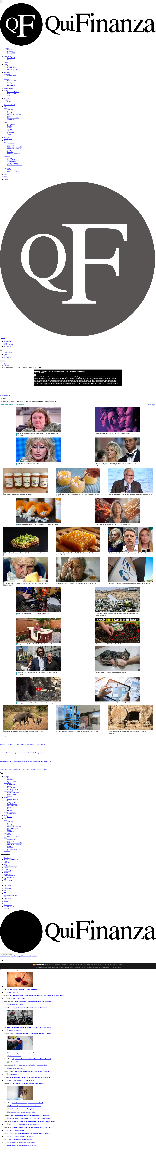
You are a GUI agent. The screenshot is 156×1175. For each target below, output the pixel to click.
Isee (5, 897)
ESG (8, 111)
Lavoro (6, 64)
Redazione (7, 851)
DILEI (95, 964)
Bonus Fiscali (11, 58)
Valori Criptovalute (12, 163)
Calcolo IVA (10, 158)
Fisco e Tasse (7, 56)
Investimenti (10, 51)
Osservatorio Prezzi (9, 105)
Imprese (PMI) (11, 53)
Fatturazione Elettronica (14, 148)
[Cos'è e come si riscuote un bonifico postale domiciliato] (80, 1062)
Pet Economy (11, 85)
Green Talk (10, 113)
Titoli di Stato (11, 131)
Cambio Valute (11, 161)
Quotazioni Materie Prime (14, 165)
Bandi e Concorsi (12, 67)
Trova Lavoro (11, 66)
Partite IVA (10, 810)
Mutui (9, 150)
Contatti (6, 179)
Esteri (5, 106)
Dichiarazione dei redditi (11, 859)
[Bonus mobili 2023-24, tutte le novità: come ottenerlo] (80, 1080)
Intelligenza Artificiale (13, 171)
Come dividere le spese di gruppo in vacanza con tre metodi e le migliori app (22, 753)
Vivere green (11, 119)
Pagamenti (7, 862)
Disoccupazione (11, 809)
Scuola (5, 864)
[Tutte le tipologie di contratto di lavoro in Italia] (80, 1142)
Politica (6, 100)
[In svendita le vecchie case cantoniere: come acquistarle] (80, 1130)
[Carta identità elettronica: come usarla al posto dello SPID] (80, 1068)
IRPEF (6, 882)
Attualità (6, 176)
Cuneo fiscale (7, 898)
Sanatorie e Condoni (9, 875)
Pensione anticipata (12, 799)
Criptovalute (10, 145)
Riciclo (9, 116)
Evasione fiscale (11, 787)
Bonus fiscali (11, 784)
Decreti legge (7, 858)
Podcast (6, 140)
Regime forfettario (12, 789)
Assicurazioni (11, 144)
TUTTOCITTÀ (90, 964)
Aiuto (71, 967)
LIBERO (46, 964)
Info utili (6, 90)
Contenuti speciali (5, 956)
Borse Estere (10, 132)
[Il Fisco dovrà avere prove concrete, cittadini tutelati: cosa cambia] (80, 1124)
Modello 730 (7, 901)
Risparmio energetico (13, 118)
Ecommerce (7, 869)
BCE (5, 887)
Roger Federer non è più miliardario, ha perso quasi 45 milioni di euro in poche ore (23, 769)
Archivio (34, 956)
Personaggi (7, 98)
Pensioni (6, 62)
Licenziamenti (8, 880)
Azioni (9, 127)
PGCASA (75, 964)
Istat (5, 892)
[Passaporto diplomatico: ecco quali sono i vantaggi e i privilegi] (80, 1030)
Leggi (9, 59)
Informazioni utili (8, 791)
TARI (5, 903)
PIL (5, 893)
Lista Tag (6, 908)
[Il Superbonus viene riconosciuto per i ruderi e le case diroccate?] (80, 1056)
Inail (5, 900)
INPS (5, 861)
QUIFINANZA (106, 964)
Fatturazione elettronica (10, 895)
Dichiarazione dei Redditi (14, 147)
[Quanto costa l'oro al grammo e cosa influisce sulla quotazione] (80, 998)
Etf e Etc (9, 126)
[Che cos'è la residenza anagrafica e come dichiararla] (80, 1093)
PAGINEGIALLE (57, 964)
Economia (6, 48)
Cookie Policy (55, 967)
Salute (5, 174)
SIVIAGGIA (100, 964)
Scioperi (9, 95)
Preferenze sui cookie (64, 967)
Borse (5, 122)
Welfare (6, 872)
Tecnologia (7, 168)
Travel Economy (12, 84)
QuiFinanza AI (8, 72)
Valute (9, 134)
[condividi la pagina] (35, 375)
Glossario (6, 137)
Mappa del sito (21, 956)
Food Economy (11, 80)
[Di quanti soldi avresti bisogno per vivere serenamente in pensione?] (80, 1074)
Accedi (2, 361)
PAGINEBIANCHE (82, 964)
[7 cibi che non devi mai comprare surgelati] (80, 1136)
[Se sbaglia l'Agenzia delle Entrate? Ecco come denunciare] (80, 1005)
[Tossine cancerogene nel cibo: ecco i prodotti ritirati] (80, 1043)
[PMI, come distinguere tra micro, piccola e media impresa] (80, 1106)
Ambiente (10, 109)
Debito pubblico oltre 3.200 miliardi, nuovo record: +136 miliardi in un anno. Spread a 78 (25, 761)
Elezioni (9, 101)
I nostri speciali (8, 139)
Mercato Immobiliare (10, 812)
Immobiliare (7, 74)
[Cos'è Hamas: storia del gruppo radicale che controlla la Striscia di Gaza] (80, 1017)
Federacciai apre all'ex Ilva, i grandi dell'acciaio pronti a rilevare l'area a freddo (22, 744)
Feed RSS (28, 956)
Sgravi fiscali (7, 871)
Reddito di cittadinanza (10, 866)
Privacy (49, 967)
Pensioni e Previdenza (13, 153)
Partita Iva (10, 152)
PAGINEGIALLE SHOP (67, 964)
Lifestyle (6, 79)
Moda (9, 82)
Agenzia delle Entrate (10, 867)
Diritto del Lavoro (12, 69)
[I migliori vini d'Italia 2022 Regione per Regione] (80, 979)
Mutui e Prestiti (11, 75)
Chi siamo (38, 967)
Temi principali (8, 905)
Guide (5, 142)
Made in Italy (7, 874)
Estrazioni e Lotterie (13, 92)
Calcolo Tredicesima (13, 160)
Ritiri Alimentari (11, 93)
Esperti (6, 178)
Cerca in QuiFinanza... (6, 954)
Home (5, 364)
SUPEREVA (120, 964)
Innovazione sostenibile (14, 114)
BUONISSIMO (113, 964)
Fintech (9, 169)
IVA (5, 879)
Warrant (9, 129)
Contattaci (13, 956)
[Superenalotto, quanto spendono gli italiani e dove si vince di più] (80, 1112)
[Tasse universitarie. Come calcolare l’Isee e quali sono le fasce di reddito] (80, 1118)
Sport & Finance (8, 88)
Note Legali (44, 967)
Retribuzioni (10, 807)
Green (5, 108)
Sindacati (6, 884)
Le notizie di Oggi (9, 906)
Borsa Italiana (11, 124)
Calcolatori (7, 156)
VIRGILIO (51, 964)
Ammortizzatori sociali (10, 877)
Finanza (9, 50)
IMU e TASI (7, 890)
